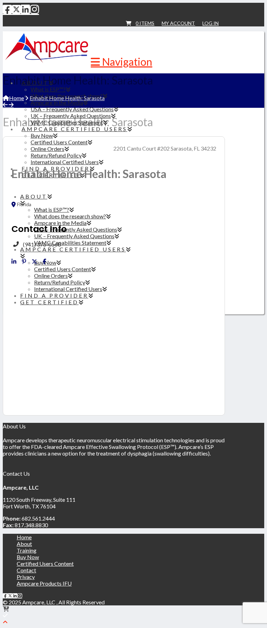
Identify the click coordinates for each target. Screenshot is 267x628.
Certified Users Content (45, 563)
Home (24, 537)
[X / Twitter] (16, 9)
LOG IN (210, 23)
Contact (26, 570)
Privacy (26, 576)
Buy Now (28, 557)
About (24, 543)
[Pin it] (24, 261)
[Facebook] (7, 9)
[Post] (34, 261)
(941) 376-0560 (42, 244)
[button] (121, 61)
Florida (24, 204)
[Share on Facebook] (44, 261)
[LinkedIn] (25, 9)
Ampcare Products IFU (44, 583)
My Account (178, 23)
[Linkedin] (13, 261)
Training (27, 550)
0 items (145, 23)
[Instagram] (34, 9)
